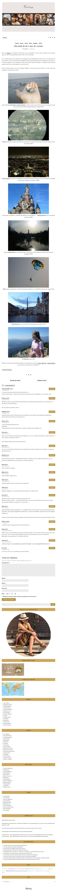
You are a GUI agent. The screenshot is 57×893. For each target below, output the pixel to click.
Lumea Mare (5, 718)
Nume (4, 578)
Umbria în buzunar (7, 723)
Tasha (3, 487)
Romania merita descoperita (22, 870)
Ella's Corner (5, 742)
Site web (4, 588)
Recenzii (51, 871)
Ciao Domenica (6, 797)
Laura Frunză (6, 745)
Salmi (42, 363)
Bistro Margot (6, 734)
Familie (35, 868)
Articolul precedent (15, 380)
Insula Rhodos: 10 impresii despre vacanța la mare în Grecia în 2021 (17, 853)
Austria (17, 43)
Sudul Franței (33, 870)
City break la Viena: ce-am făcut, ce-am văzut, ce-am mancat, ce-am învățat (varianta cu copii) (23, 851)
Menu (5, 37)
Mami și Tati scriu (7, 776)
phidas (3, 472)
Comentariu (6, 562)
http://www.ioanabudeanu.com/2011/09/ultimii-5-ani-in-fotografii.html (25, 544)
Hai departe (5, 769)
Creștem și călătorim (7, 768)
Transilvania (10, 868)
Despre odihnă (12, 820)
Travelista (5, 785)
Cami (3, 432)
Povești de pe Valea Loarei (9, 751)
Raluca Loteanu (6, 782)
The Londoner (6, 810)
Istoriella (5, 715)
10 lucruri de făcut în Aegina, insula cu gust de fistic (14, 848)
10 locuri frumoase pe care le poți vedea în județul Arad (20, 831)
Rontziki (3, 455)
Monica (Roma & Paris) (8, 749)
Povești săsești (6, 752)
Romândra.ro (6, 720)
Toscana (29, 870)
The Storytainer (6, 756)
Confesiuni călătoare (7, 737)
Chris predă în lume (7, 735)
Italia (30, 43)
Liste (48, 870)
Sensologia (5, 754)
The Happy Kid (6, 783)
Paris (37, 870)
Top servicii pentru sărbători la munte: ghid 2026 (12, 828)
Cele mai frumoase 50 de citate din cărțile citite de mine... (15, 850)
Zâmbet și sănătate (7, 759)
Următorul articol (41, 380)
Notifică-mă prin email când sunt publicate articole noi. (19, 596)
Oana (39, 363)
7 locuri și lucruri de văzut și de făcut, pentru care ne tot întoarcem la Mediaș (19, 856)
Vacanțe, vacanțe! (7, 725)
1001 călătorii (6, 703)
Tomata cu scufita (6, 388)
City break (26, 868)
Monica (3, 421)
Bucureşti (50, 868)
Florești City (39, 868)
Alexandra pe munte (7, 704)
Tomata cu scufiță (7, 757)
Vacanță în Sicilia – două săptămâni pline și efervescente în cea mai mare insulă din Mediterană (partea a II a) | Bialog (27, 834)
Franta (21, 43)
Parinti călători (6, 779)
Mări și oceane (17, 868)
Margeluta (4, 411)
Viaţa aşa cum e (11, 871)
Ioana (3, 529)
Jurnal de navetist (7, 717)
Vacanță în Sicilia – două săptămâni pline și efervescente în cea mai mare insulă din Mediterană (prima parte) (25, 836)
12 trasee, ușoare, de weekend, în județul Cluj (13, 847)
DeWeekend (6, 740)
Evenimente (31, 868)
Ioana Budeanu (51, 363)
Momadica (5, 777)
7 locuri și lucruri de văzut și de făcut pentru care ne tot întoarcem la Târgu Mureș (20, 854)
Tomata (8, 53)
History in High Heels (7, 799)
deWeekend (4, 868)
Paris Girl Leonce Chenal (8, 807)
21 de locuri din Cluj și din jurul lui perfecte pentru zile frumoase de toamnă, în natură (21, 859)
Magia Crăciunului (44, 868)
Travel (40, 43)
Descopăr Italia (6, 712)
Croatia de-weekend (7, 709)
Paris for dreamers (7, 805)
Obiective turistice (7, 370)
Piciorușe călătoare (7, 780)
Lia (45, 363)
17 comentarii (31, 49)
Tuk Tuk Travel (6, 721)
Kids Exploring (6, 773)
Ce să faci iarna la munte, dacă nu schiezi (32, 828)
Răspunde (52, 389)
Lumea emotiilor (6, 746)
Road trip (22, 868)
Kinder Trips (5, 774)
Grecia (26, 43)
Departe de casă (6, 711)
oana (3, 495)
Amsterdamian (6, 796)
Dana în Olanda (6, 738)
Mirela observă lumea (7, 748)
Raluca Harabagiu (7, 808)
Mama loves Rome (7, 802)
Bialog (29, 889)
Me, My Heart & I (6, 804)
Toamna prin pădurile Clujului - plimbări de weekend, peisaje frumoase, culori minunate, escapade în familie (26, 857)
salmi (3, 506)
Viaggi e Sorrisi (6, 787)
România (35, 43)
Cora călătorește (6, 707)
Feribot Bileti (4, 823)
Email (4, 583)
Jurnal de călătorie (7, 771)
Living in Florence (6, 800)
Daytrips (3, 872)
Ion (2, 548)
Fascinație (5, 743)
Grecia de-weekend (7, 714)
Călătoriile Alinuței (7, 706)
